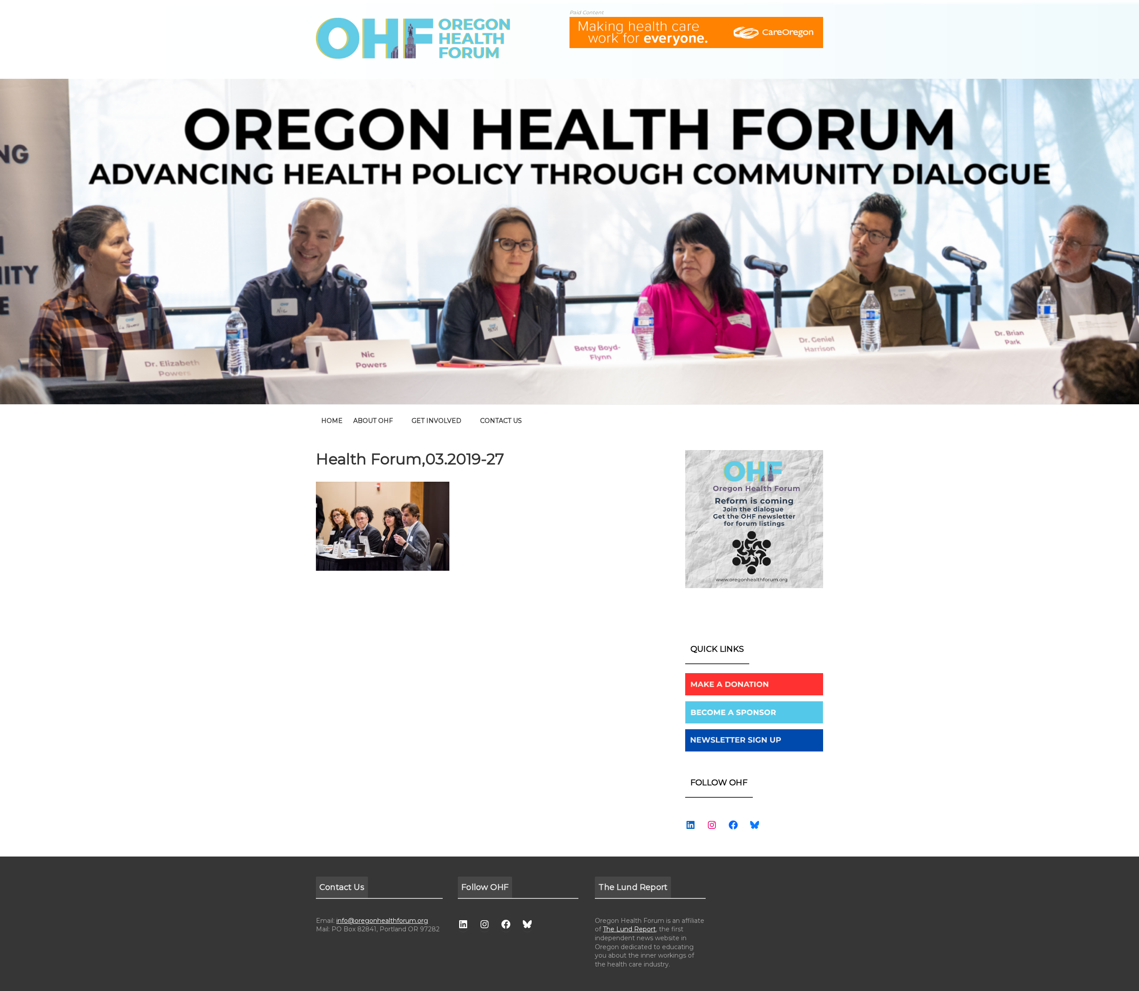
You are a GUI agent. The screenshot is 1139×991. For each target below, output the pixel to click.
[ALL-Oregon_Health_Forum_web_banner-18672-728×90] (696, 22)
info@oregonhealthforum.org (382, 921)
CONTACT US (501, 421)
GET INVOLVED (436, 421)
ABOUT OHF (373, 421)
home (332, 421)
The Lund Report (629, 929)
